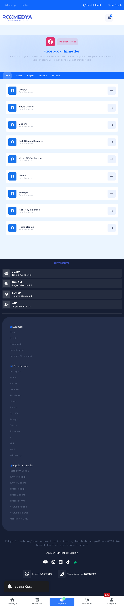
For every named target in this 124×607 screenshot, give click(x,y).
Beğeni (30, 76)
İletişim (25, 5)
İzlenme (43, 76)
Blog (12, 332)
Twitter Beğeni (18, 482)
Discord (14, 425)
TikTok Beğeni (17, 494)
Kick (12, 443)
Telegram (15, 419)
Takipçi (18, 76)
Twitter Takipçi (18, 476)
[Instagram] (53, 562)
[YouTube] (45, 562)
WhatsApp (15, 455)
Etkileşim (56, 76)
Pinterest (15, 431)
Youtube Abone (18, 506)
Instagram (15, 371)
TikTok (13, 377)
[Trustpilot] (75, 562)
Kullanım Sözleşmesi (21, 356)
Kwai (12, 449)
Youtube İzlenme (19, 512)
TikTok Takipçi (17, 488)
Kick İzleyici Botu (19, 518)
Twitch (13, 407)
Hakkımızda (16, 344)
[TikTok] (68, 562)
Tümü (7, 76)
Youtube (14, 389)
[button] (37, 602)
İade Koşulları (17, 350)
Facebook (15, 395)
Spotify (14, 413)
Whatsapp (10, 5)
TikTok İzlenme (18, 500)
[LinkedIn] (60, 562)
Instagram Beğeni (19, 470)
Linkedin (14, 401)
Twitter (13, 383)
